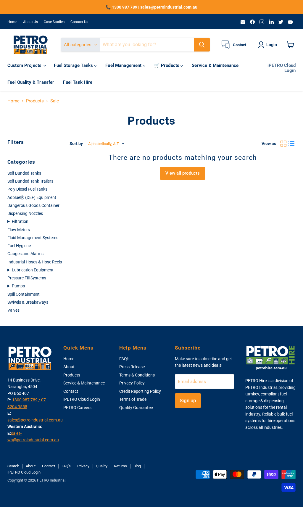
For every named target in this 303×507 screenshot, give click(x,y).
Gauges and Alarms (25, 253)
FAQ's (124, 358)
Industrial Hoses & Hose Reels (34, 262)
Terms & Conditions (137, 375)
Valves (13, 310)
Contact (70, 391)
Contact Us (79, 22)
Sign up (188, 400)
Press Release (132, 366)
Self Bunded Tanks (24, 173)
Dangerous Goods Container (33, 205)
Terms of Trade (132, 399)
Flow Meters (18, 229)
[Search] (202, 44)
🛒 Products (167, 65)
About (69, 366)
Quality (101, 466)
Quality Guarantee (136, 407)
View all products (182, 173)
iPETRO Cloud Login (281, 68)
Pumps (18, 286)
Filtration (20, 221)
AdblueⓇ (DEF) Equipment (31, 197)
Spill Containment (23, 294)
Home (12, 22)
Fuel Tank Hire (77, 82)
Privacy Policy (132, 383)
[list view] (292, 143)
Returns (120, 466)
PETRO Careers (77, 407)
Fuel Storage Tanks (74, 65)
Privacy (83, 466)
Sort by (76, 143)
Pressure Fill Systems (26, 278)
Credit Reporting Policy (140, 391)
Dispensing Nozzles (25, 213)
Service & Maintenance (215, 65)
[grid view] (283, 143)
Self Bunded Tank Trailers (30, 181)
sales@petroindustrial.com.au (35, 420)
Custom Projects (25, 65)
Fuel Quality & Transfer (30, 82)
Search (13, 466)
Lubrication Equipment (33, 270)
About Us (30, 22)
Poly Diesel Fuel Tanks (27, 189)
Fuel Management (124, 65)
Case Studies (54, 22)
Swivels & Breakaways (27, 302)
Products (35, 101)
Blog (137, 466)
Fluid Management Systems (32, 237)
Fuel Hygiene (19, 245)
